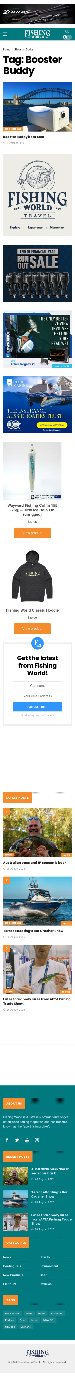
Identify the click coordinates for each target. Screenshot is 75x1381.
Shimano (26, 1326)
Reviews (46, 1284)
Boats (29, 1313)
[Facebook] (7, 1140)
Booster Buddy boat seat (23, 137)
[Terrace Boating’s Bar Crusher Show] (37, 901)
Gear (8, 991)
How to (45, 1257)
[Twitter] (17, 1140)
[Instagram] (37, 1140)
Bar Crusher (12, 1313)
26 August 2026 (16, 868)
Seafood (10, 1326)
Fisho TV (9, 1284)
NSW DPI (48, 1320)
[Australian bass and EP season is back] (37, 832)
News (8, 854)
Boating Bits (13, 128)
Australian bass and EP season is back (34, 862)
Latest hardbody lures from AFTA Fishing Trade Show (51, 1219)
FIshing (9, 1320)
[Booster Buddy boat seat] (37, 107)
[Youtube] (27, 1140)
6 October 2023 (16, 142)
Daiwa (41, 1313)
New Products (13, 1275)
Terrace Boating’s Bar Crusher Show (33, 931)
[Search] (67, 31)
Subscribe (38, 706)
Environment (49, 1266)
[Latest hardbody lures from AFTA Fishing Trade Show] (37, 969)
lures (34, 1320)
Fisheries (56, 1313)
